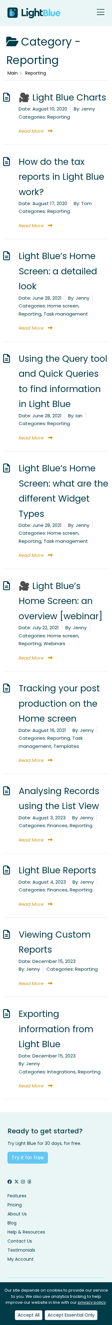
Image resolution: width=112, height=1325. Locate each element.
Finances (57, 825)
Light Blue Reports (57, 870)
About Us (17, 1214)
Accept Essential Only (71, 1315)
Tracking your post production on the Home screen (59, 703)
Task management (66, 314)
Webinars (54, 643)
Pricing (14, 1205)
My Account (20, 1259)
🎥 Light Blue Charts (62, 97)
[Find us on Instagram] (23, 1182)
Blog (11, 1223)
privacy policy (92, 1302)
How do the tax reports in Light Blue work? (61, 176)
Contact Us (19, 1241)
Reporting (58, 117)
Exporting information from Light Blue (56, 1029)
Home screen (62, 305)
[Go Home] (33, 12)
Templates (66, 746)
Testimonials (21, 1250)
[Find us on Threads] (29, 1182)
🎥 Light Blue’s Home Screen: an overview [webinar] (60, 601)
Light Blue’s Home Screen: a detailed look (58, 271)
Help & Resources (26, 1232)
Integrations (61, 1071)
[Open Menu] (101, 12)
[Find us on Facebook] (9, 1182)
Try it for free (28, 1157)
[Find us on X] (16, 1182)
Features (16, 1196)
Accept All (29, 1315)
